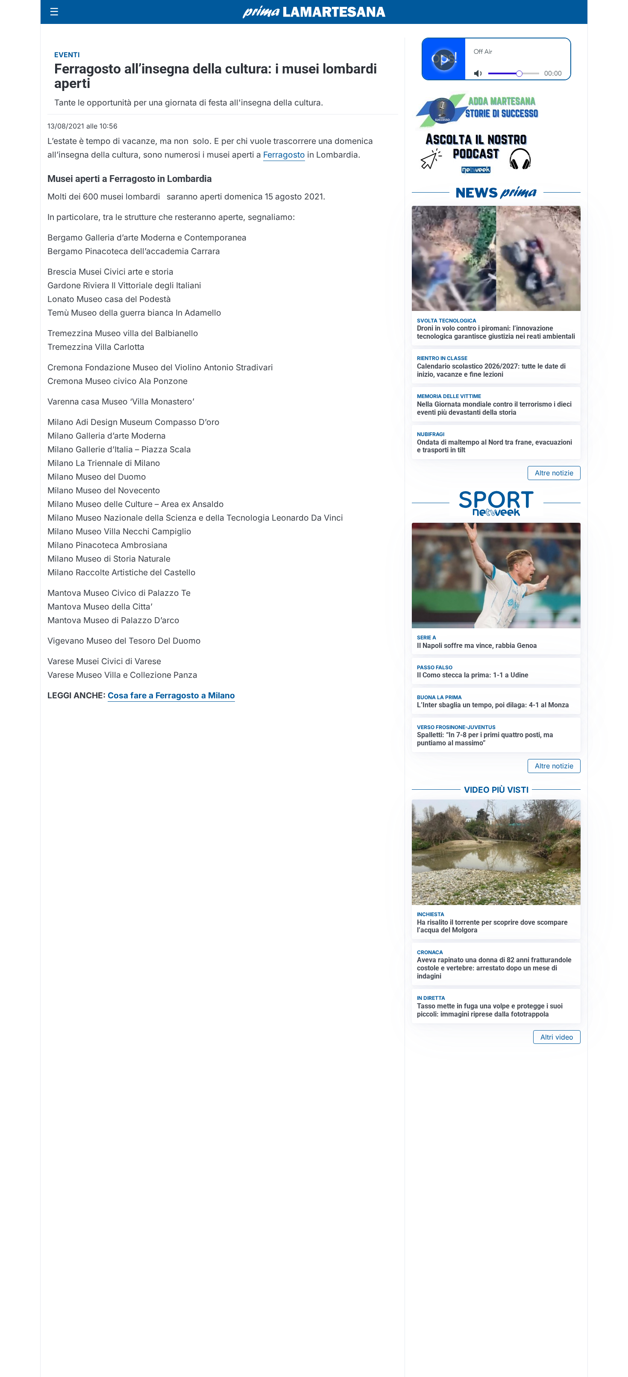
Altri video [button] (556, 1037)
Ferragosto (284, 154)
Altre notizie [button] (554, 473)
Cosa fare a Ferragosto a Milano (171, 695)
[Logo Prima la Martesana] (314, 12)
